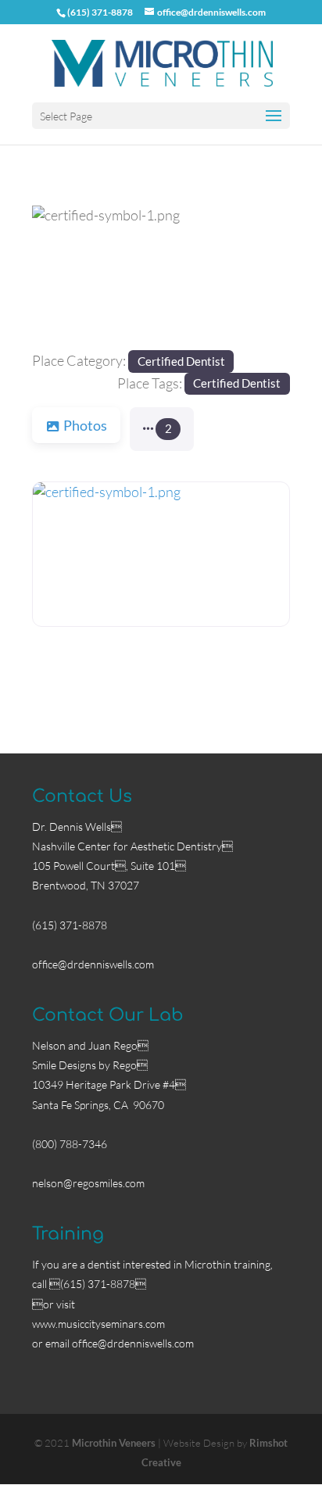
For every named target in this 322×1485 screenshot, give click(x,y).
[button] (51, 278)
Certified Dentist (181, 361)
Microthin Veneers (114, 1443)
